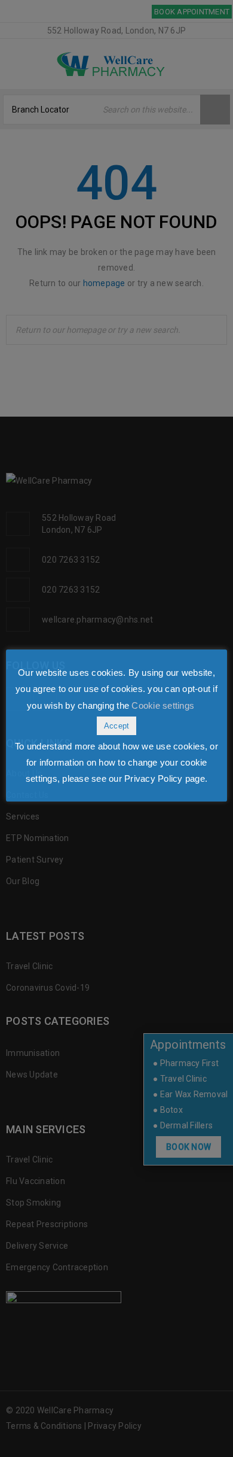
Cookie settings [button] (162, 705)
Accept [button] (117, 725)
